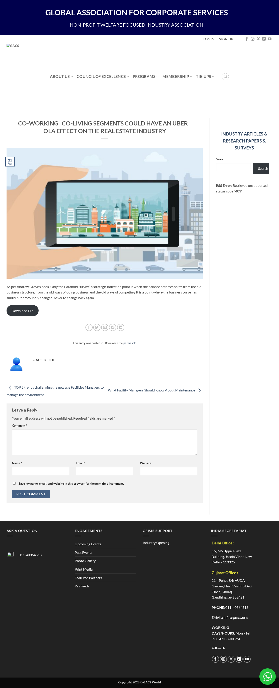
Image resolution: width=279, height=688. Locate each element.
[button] (225, 76)
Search (220, 159)
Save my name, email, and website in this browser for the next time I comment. (71, 483)
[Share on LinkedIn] (120, 327)
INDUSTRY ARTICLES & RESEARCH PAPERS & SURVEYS (244, 140)
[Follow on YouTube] (269, 39)
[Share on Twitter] (96, 327)
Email (80, 463)
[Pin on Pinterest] (112, 327)
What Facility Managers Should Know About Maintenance (152, 390)
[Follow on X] (258, 39)
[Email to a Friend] (104, 327)
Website (145, 463)
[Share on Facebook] (89, 327)
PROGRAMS (144, 76)
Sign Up (226, 39)
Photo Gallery (85, 561)
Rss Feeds (82, 586)
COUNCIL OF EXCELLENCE (101, 76)
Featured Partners (88, 578)
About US (60, 76)
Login (208, 39)
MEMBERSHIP (175, 76)
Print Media (84, 569)
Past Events (83, 552)
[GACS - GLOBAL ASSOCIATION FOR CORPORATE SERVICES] (30, 77)
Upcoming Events (88, 544)
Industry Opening (156, 542)
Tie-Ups (203, 76)
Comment (19, 425)
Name (17, 463)
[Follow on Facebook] (246, 39)
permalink (129, 343)
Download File (22, 311)
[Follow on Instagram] (252, 39)
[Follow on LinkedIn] (264, 39)
